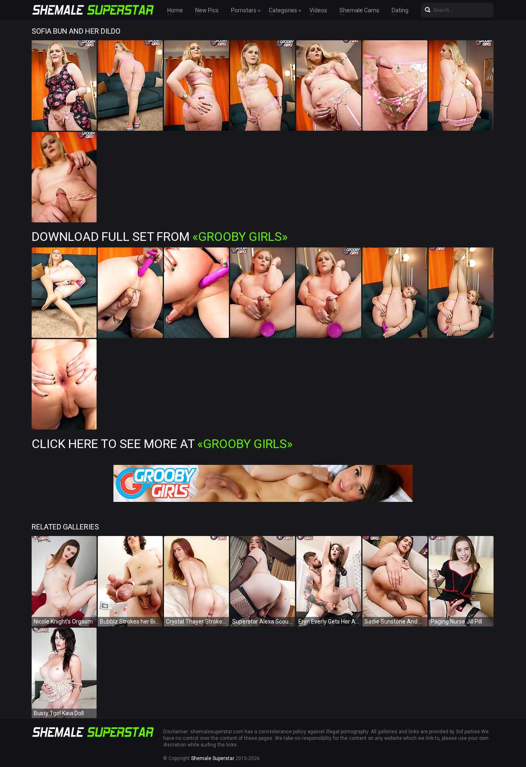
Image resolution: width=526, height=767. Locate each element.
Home (175, 10)
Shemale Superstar (212, 758)
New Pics (207, 10)
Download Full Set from (160, 236)
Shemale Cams (359, 10)
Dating (400, 10)
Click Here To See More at (162, 444)
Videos (318, 10)
